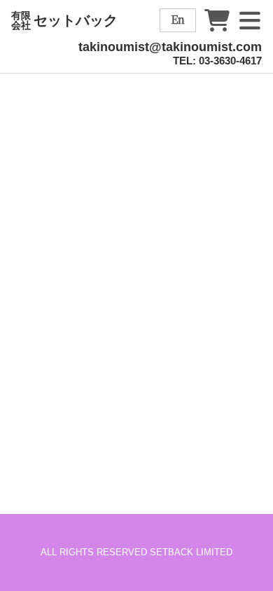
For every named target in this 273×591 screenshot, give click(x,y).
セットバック (64, 20)
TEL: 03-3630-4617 (217, 61)
